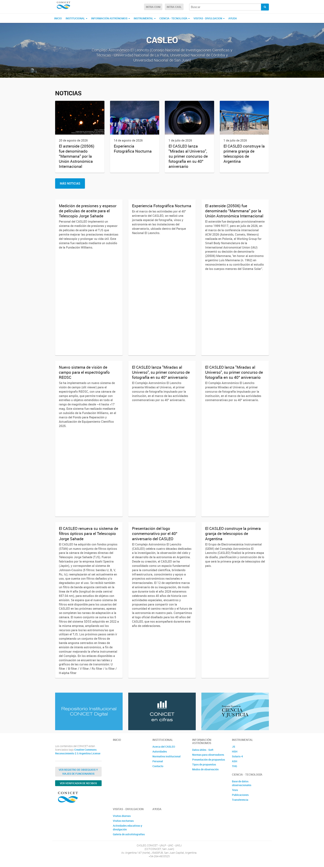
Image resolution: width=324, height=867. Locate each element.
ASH (234, 761)
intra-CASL (174, 7)
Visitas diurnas (122, 816)
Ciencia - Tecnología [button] (173, 18)
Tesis (235, 790)
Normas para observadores (208, 754)
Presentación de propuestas (208, 759)
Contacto (157, 766)
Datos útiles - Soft (202, 750)
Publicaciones (240, 795)
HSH (234, 751)
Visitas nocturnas (123, 821)
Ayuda (232, 18)
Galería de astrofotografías (129, 834)
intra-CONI (153, 7)
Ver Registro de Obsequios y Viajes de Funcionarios (78, 771)
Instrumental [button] (144, 18)
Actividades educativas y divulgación (127, 827)
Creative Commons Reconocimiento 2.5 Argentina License (77, 751)
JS (233, 746)
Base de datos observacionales (241, 783)
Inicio (58, 18)
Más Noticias (70, 183)
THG (234, 766)
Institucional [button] (76, 18)
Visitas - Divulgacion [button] (208, 18)
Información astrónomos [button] (109, 18)
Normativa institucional (166, 756)
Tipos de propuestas (204, 764)
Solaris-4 (237, 756)
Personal (157, 761)
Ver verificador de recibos (78, 783)
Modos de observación (205, 769)
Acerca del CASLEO (163, 746)
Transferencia (240, 799)
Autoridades (159, 751)
